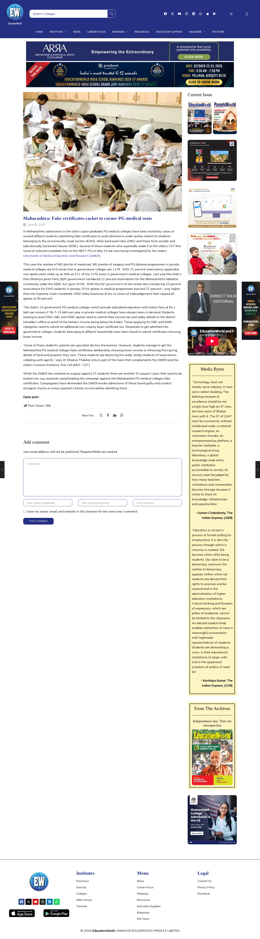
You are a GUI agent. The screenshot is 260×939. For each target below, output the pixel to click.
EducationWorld (103, 931)
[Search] (111, 14)
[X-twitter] (172, 14)
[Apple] (208, 14)
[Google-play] (215, 14)
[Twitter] (102, 415)
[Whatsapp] (201, 14)
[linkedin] (114, 415)
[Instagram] (186, 14)
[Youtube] (179, 14)
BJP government (111, 284)
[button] (231, 14)
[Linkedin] (194, 14)
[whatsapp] (120, 415)
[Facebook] (165, 14)
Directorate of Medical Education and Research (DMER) (61, 256)
